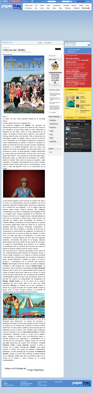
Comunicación (56, 5)
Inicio (5, 1)
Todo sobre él (70, 117)
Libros (48, 5)
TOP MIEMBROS (81, 93)
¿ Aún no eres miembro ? (74, 49)
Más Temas (85, 8)
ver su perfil (55, 78)
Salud (47, 8)
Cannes (51, 130)
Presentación (24, 381)
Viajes (60, 8)
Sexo (36, 8)
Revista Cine (8, 42)
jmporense (82, 100)
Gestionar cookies (42, 385)
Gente (87, 5)
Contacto (5, 383)
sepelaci (82, 96)
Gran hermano (53, 120)
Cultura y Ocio (28, 5)
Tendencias (68, 8)
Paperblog (12, 7)
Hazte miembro (82, 117)
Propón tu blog (71, 51)
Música (42, 5)
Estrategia (86, 124)
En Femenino (28, 8)
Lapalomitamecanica (26, 52)
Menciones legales (25, 385)
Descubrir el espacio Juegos (74, 150)
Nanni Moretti (53, 141)
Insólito (81, 5)
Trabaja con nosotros (8, 385)
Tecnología (66, 5)
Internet (51, 137)
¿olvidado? (88, 1)
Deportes (74, 5)
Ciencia (54, 8)
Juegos (40, 42)
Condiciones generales (26, 383)
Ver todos (53, 112)
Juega (73, 130)
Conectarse (80, 1)
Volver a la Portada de (16, 368)
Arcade (69, 124)
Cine (51, 152)
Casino (78, 124)
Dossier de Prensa (42, 381)
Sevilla (51, 134)
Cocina (42, 8)
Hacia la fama (53, 127)
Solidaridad (76, 8)
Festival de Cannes (54, 123)
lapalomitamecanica (85, 110)
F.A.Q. (39, 383)
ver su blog (55, 80)
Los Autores (48, 42)
